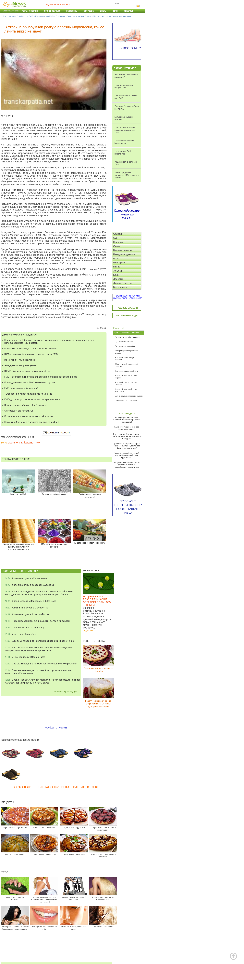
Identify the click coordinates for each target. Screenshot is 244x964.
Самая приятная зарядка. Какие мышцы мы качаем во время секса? (44, 899)
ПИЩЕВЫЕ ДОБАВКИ (127, 308)
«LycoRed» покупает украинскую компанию (28, 393)
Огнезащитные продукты (18, 410)
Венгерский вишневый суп (126, 371)
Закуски (117, 270)
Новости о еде (9, 16)
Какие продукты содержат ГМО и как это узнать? (127, 175)
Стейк (116, 246)
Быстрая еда (120, 287)
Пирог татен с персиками (44, 854)
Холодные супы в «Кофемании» (26, 578)
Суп (115, 238)
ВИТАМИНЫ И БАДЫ (127, 315)
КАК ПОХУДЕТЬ (127, 413)
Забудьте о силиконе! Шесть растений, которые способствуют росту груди (127, 464)
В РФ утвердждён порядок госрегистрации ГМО (31, 354)
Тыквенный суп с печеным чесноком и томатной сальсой (127, 401)
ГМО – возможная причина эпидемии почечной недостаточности (40, 376)
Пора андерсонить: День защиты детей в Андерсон (37, 620)
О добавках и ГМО (25, 16)
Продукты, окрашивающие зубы (44, 927)
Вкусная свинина (122, 250)
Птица (116, 266)
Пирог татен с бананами (44, 827)
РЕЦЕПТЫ (118, 328)
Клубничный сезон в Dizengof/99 (26, 607)
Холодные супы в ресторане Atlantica (29, 584)
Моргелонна (14, 442)
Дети (115, 11)
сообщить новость (56, 727)
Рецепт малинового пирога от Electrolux (98, 669)
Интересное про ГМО (44, 16)
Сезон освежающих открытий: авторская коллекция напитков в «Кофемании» (38, 672)
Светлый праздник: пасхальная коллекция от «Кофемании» (41, 663)
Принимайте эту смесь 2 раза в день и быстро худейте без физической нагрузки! (126, 445)
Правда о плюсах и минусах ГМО (124, 86)
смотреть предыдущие (65, 691)
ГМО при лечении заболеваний (21, 388)
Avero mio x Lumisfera (20, 634)
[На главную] (14, 8)
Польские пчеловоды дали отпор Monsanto (28, 416)
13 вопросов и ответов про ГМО (89, 543)
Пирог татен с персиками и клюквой (103, 855)
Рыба (116, 258)
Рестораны (71, 11)
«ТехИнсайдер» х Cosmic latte (25, 657)
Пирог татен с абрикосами (15, 827)
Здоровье (89, 11)
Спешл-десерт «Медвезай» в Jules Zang (30, 601)
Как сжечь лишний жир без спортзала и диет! (126, 428)
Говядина (125, 333)
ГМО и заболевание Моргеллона (124, 141)
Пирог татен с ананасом (74, 854)
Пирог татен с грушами (74, 827)
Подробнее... (89, 630)
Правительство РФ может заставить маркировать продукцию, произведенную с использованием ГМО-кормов (49, 341)
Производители (52, 11)
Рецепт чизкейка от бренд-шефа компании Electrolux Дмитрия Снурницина (98, 704)
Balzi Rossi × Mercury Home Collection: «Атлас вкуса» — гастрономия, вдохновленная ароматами (38, 649)
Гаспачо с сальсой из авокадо (127, 337)
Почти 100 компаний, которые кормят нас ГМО (30, 348)
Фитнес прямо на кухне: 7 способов (74, 898)
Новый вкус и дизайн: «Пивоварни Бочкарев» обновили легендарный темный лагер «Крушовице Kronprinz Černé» (39, 593)
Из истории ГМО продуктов (19, 359)
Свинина (135, 333)
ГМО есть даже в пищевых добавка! (54, 545)
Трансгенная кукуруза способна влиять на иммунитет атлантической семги (18, 547)
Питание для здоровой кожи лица (74, 927)
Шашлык (118, 242)
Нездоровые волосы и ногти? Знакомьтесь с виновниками (15, 927)
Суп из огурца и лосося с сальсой (129, 396)
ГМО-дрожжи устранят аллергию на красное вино (32, 399)
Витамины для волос (103, 926)
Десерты (118, 279)
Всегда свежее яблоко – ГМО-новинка (25, 405)
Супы (116, 333)
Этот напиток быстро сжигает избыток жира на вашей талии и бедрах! (127, 436)
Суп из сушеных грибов (125, 346)
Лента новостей (30, 11)
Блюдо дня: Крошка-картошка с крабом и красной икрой (40, 640)
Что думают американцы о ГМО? (22, 365)
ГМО (37, 442)
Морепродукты (121, 262)
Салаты (117, 234)
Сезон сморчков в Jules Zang (24, 627)
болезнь (28, 442)
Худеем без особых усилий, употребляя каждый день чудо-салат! (127, 455)
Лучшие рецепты (122, 283)
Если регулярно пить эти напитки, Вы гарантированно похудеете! (126, 419)
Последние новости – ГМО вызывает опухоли (29, 382)
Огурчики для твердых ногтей (15, 898)
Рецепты (128, 11)
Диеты (103, 11)
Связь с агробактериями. (54, 494)
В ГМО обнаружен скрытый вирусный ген (27, 371)
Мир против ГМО (18, 494)
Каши (116, 275)
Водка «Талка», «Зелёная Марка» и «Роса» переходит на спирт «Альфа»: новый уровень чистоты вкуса (42, 681)
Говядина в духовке (124, 254)
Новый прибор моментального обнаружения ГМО (31, 422)
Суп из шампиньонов (124, 342)
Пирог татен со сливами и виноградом (104, 828)
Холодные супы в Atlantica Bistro (27, 614)
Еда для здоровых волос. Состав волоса (103, 898)
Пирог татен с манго (14, 854)
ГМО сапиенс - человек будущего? (90, 495)
